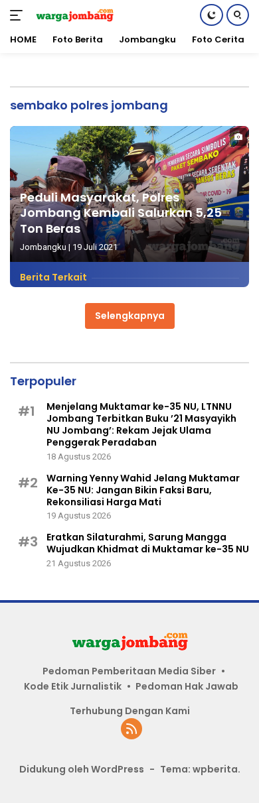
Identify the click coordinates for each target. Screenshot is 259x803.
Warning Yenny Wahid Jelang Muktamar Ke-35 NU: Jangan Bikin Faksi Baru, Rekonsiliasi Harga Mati (143, 490)
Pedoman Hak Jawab (186, 686)
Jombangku (43, 247)
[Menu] (19, 15)
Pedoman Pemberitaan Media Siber (129, 671)
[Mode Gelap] (211, 15)
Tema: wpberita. (200, 769)
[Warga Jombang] (72, 15)
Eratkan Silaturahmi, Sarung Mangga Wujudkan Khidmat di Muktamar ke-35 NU (147, 543)
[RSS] (131, 729)
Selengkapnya (130, 315)
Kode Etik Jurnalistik (73, 686)
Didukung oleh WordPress (81, 769)
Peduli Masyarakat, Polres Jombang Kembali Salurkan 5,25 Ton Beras (121, 213)
